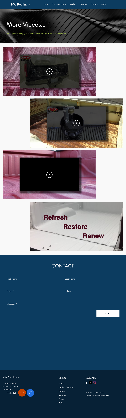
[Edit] (30, 393)
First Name (12, 279)
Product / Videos (66, 387)
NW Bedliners (20, 4)
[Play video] (49, 71)
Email (9, 291)
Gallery (62, 391)
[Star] (22, 393)
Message (11, 304)
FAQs (61, 403)
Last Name (70, 279)
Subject (68, 291)
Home (61, 383)
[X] (90, 382)
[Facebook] (86, 382)
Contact (62, 399)
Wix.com (105, 395)
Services (62, 395)
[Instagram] (94, 382)
